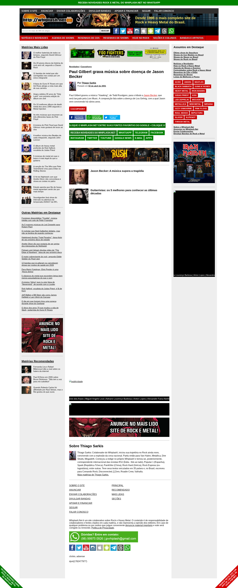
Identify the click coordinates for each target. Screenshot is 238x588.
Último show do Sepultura (186, 53)
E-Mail (138, 138)
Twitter (92, 138)
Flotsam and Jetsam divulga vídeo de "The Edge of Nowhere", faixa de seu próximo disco (42, 251)
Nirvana (208, 104)
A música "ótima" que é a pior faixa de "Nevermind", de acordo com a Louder (38, 283)
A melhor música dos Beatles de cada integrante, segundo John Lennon (47, 137)
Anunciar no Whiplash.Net (186, 129)
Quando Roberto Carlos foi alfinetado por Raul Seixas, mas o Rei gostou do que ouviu (48, 389)
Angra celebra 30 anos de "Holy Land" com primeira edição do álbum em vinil (47, 96)
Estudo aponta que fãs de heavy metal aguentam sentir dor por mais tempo (47, 189)
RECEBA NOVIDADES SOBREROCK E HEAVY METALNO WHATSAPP (10, 577)
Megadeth (197, 100)
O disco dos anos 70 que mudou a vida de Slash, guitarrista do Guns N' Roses (40, 309)
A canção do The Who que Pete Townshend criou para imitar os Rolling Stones (47, 168)
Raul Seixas (181, 113)
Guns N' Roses (202, 86)
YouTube (105, 138)
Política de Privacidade (102, 528)
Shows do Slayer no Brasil (186, 57)
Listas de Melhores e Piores (187, 77)
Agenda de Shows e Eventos (187, 68)
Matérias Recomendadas (38, 361)
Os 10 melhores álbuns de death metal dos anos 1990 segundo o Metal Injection (47, 106)
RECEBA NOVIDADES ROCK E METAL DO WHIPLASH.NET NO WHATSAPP (119, 2)
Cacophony (86, 66)
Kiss (194, 95)
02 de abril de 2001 (97, 86)
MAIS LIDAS (118, 494)
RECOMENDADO (121, 490)
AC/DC (178, 82)
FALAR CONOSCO (164, 11)
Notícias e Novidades (184, 63)
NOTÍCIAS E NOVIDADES (34, 38)
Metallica (180, 104)
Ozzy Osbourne (183, 108)
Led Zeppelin (182, 100)
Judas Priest (182, 95)
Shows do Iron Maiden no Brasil (189, 55)
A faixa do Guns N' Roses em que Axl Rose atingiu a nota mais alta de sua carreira (48, 86)
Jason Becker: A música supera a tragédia (117, 170)
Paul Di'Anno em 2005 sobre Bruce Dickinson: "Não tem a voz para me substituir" (47, 379)
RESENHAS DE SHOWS (116, 38)
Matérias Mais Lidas (35, 47)
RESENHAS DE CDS (89, 38)
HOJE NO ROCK (140, 38)
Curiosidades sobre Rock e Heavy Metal (192, 70)
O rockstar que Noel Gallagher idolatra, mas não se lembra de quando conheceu (41, 232)
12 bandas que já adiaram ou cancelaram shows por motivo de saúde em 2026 (40, 264)
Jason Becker (150, 95)
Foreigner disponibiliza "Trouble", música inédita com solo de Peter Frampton (39, 219)
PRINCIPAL (117, 485)
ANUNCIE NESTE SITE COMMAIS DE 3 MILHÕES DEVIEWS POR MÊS (228, 577)
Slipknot (191, 117)
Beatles (199, 82)
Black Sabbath (183, 86)
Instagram (77, 138)
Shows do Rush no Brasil (185, 59)
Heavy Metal (181, 91)
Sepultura (197, 113)
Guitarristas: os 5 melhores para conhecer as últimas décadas (123, 192)
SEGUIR (146, 11)
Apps (149, 138)
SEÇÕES (164, 38)
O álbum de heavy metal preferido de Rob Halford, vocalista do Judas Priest (44, 148)
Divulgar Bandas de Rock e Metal (189, 133)
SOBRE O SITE (29, 11)
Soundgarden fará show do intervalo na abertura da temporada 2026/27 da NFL (45, 199)
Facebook (157, 133)
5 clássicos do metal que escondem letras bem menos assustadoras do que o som (42, 277)
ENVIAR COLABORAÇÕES (71, 11)
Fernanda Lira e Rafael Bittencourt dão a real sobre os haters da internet (46, 369)
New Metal (195, 104)
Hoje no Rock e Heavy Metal (187, 66)
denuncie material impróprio (139, 525)
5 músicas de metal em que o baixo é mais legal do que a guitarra (46, 158)
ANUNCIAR (47, 11)
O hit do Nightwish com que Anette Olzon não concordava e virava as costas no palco (47, 179)
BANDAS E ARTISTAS (191, 38)
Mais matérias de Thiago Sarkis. (93, 475)
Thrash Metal (182, 122)
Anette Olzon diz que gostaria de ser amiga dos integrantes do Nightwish (40, 245)
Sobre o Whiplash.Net (184, 127)
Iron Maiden (198, 91)
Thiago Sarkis (89, 83)
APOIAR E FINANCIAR (126, 11)
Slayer (178, 117)
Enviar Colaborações (183, 131)
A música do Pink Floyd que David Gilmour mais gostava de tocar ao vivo (48, 127)
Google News (123, 138)
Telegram (141, 133)
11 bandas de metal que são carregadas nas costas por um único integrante (46, 75)
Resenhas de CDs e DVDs (186, 72)
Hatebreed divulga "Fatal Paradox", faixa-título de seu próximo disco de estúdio (42, 238)
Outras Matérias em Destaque (41, 212)
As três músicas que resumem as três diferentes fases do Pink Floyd (47, 117)
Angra (187, 82)
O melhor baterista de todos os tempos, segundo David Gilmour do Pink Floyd (47, 55)
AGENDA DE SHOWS (63, 38)
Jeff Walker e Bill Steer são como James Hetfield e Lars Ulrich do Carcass (39, 296)
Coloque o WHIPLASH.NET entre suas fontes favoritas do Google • (78, 125)
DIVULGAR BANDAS (100, 11)
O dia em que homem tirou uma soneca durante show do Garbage (39, 302)
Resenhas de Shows (183, 74)
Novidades (74, 66)
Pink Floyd (201, 108)
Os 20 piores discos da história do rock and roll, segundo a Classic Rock (48, 65)
